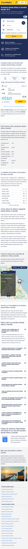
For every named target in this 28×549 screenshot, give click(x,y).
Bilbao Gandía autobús (6, 515)
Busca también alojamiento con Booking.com (14, 33)
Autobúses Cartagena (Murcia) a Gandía (10, 520)
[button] (19, 283)
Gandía (24, 269)
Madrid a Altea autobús (6, 498)
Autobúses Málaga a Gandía (7, 532)
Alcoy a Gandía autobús (6, 510)
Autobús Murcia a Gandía (7, 534)
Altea (15, 269)
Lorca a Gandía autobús (6, 530)
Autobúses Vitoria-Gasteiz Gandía (8, 544)
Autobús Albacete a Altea (7, 490)
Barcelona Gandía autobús (7, 513)
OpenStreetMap (20, 300)
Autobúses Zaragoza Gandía (7, 546)
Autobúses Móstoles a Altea (7, 500)
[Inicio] (7, 2)
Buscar (20, 101)
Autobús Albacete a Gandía (7, 508)
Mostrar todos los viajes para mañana (14, 106)
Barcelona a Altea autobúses (7, 493)
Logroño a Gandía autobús (7, 527)
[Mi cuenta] (16, 2)
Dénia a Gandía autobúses (7, 525)
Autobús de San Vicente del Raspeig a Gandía (11, 539)
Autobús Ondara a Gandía (7, 537)
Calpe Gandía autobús (6, 518)
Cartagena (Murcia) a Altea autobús (9, 495)
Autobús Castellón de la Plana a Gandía (10, 522)
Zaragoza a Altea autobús (7, 502)
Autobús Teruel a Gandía (6, 542)
